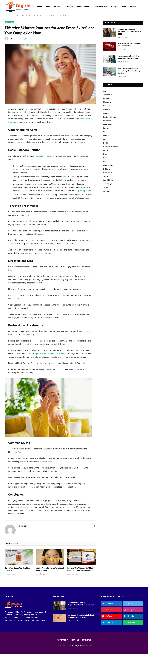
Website (106, 191)
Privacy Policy (62, 640)
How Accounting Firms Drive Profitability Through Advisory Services (129, 70)
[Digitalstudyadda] (18, 6)
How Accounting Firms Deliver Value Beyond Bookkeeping (129, 57)
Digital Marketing (100, 6)
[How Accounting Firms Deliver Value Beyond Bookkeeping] (109, 59)
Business (57, 6)
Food (105, 139)
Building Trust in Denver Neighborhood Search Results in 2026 (129, 31)
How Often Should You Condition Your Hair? (17, 569)
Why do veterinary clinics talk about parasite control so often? (81, 616)
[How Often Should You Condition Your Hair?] (19, 557)
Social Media (108, 180)
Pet (104, 162)
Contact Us (86, 640)
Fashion (133, 6)
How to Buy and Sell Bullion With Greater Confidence (129, 44)
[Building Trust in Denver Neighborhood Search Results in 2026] (109, 32)
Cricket (106, 113)
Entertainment (83, 6)
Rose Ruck (14, 39)
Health (105, 143)
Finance (106, 132)
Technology (69, 6)
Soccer (106, 176)
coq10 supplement (83, 190)
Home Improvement (110, 147)
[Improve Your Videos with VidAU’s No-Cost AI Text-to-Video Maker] (81, 557)
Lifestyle (114, 6)
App (104, 91)
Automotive (107, 95)
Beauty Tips (9, 22)
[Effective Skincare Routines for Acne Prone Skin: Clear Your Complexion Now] (50, 74)
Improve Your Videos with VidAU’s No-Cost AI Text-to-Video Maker (80, 569)
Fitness (106, 136)
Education (107, 121)
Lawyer (106, 150)
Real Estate (107, 173)
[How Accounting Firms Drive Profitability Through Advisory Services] (109, 71)
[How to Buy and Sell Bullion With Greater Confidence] (109, 46)
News (48, 6)
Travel (123, 6)
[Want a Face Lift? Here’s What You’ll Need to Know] (50, 557)
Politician (106, 169)
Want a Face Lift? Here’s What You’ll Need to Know (50, 569)
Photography (108, 165)
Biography (107, 102)
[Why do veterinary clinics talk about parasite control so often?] (59, 618)
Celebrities (107, 110)
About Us (75, 640)
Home (39, 6)
